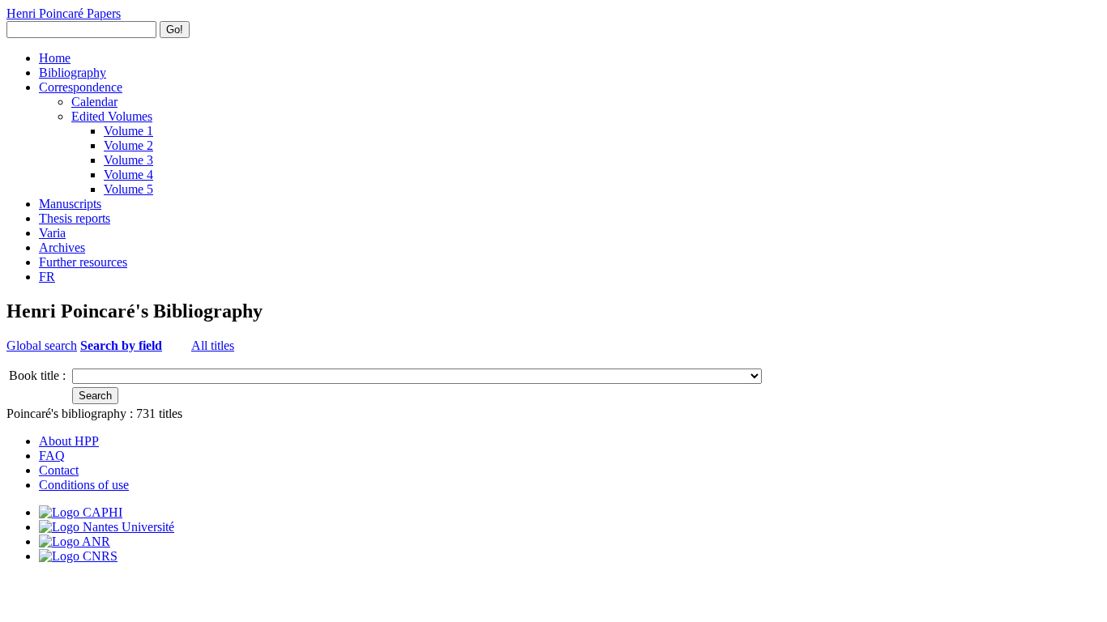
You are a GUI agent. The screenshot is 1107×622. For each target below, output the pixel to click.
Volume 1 (128, 131)
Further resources (83, 262)
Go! (174, 29)
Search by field (121, 345)
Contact (59, 470)
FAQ (52, 455)
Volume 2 (128, 145)
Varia (52, 233)
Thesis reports (74, 218)
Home (55, 58)
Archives (62, 247)
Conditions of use (84, 485)
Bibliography (72, 72)
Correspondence (80, 87)
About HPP (69, 441)
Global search (41, 345)
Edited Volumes (111, 116)
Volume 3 (128, 160)
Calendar (94, 102)
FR (47, 276)
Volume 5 (128, 189)
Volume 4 (128, 174)
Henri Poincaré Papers (63, 13)
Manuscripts (70, 204)
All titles (212, 345)
